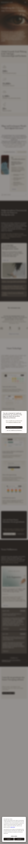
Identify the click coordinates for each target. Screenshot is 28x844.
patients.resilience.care (14, 422)
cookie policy (12, 827)
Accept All (8, 839)
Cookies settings (14, 836)
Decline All (19, 839)
